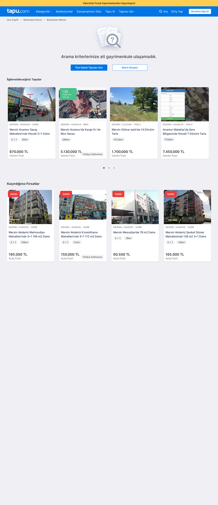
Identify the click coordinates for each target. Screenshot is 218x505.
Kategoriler (43, 11)
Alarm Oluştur (130, 67)
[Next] (207, 119)
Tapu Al (110, 11)
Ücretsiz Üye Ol (200, 11)
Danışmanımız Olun (89, 11)
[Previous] (10, 119)
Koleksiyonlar (64, 11)
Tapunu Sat (126, 11)
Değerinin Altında (67, 94)
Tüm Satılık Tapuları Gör (89, 67)
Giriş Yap (177, 11)
